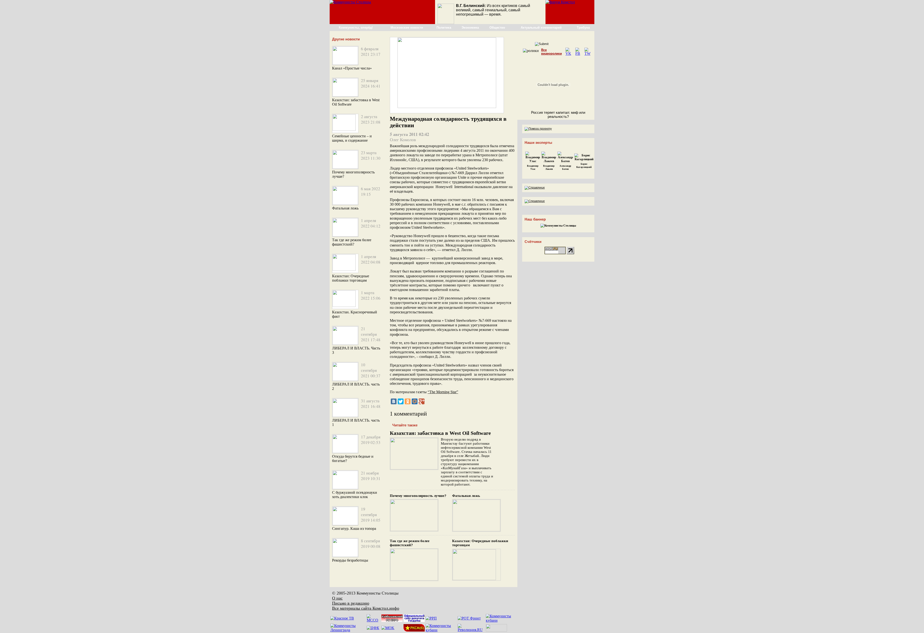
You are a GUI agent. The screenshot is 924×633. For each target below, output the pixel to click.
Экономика (470, 27)
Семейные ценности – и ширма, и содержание (352, 138)
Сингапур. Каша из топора (354, 528)
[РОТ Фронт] (469, 618)
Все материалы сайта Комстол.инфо (365, 608)
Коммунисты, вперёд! (356, 27)
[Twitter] (401, 401)
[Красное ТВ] (342, 618)
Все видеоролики (551, 51)
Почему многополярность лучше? (418, 496)
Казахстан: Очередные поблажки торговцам (350, 278)
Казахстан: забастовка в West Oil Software (440, 433)
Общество (497, 27)
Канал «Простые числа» (352, 68)
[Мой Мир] (414, 401)
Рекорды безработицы (350, 560)
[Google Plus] (421, 401)
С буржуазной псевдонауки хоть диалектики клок (354, 494)
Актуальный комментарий (541, 27)
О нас (337, 598)
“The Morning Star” (443, 392)
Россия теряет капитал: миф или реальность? (558, 114)
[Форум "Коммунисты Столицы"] (560, 2)
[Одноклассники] (408, 401)
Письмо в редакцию (350, 603)
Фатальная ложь (345, 208)
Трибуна (583, 27)
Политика (443, 27)
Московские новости (407, 27)
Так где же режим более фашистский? (351, 242)
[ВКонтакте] (394, 401)
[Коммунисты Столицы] (350, 2)
